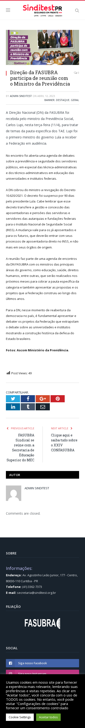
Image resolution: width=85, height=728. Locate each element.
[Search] (77, 10)
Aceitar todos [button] (48, 717)
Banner (49, 100)
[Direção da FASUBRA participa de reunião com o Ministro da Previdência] (42, 48)
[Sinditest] (42, 9)
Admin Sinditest (21, 96)
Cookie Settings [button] (20, 717)
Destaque (62, 100)
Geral (75, 100)
